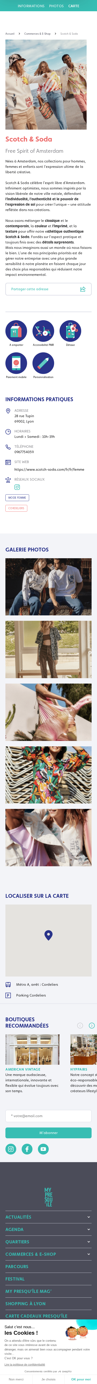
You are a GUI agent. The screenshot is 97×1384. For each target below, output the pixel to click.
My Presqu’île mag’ (28, 1291)
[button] (92, 1025)
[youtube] (43, 1149)
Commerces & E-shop (30, 1254)
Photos (56, 6)
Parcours (17, 1266)
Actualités (18, 1217)
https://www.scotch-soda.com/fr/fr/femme (49, 469)
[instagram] (10, 1149)
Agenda (14, 1229)
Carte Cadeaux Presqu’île (36, 1316)
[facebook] (27, 1149)
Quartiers (17, 1241)
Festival (15, 1279)
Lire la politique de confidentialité (25, 1364)
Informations (31, 6)
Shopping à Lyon (25, 1303)
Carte (73, 6)
